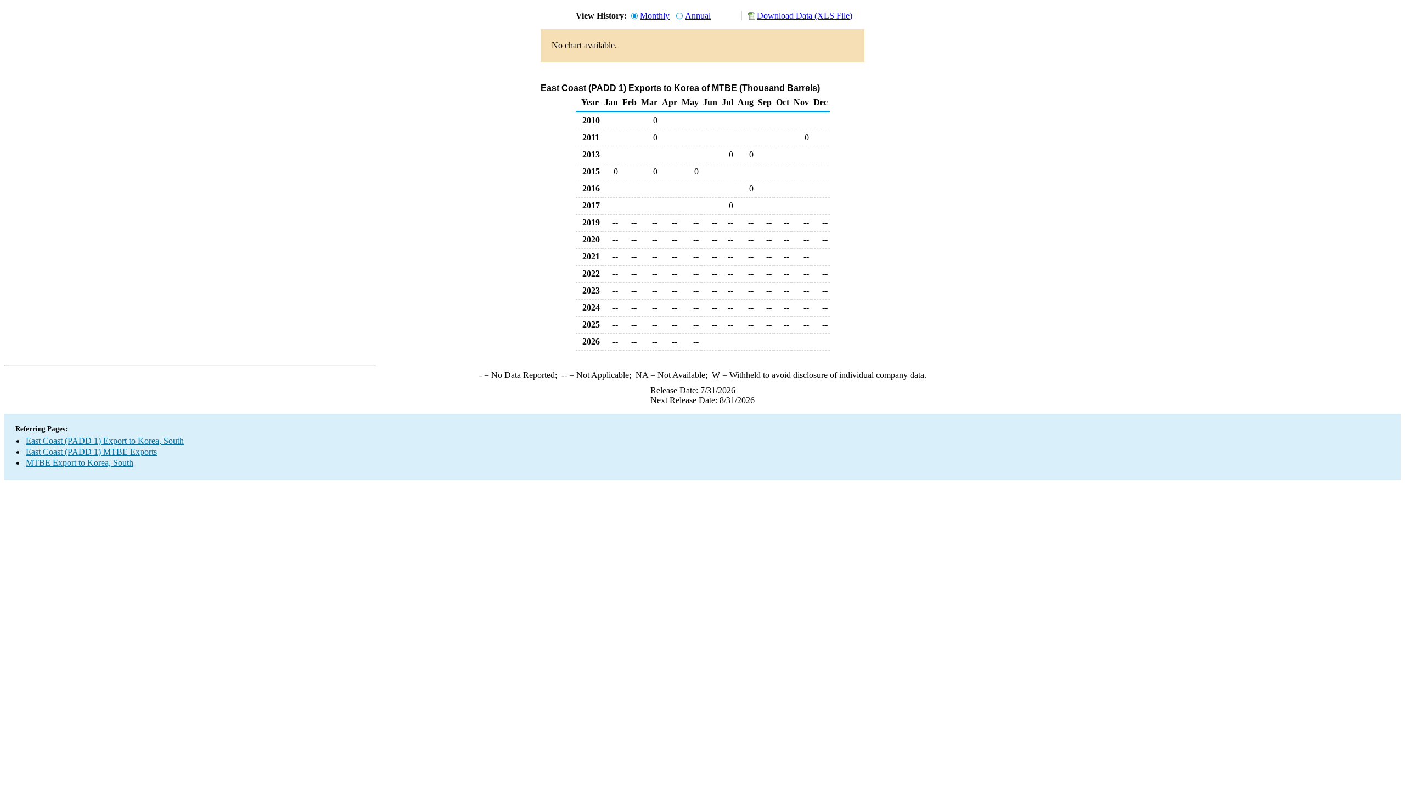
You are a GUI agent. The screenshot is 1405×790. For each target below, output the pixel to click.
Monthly (655, 15)
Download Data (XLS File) (804, 15)
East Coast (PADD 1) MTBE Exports (91, 451)
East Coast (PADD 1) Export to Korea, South (105, 440)
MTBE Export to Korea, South (79, 462)
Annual (698, 15)
